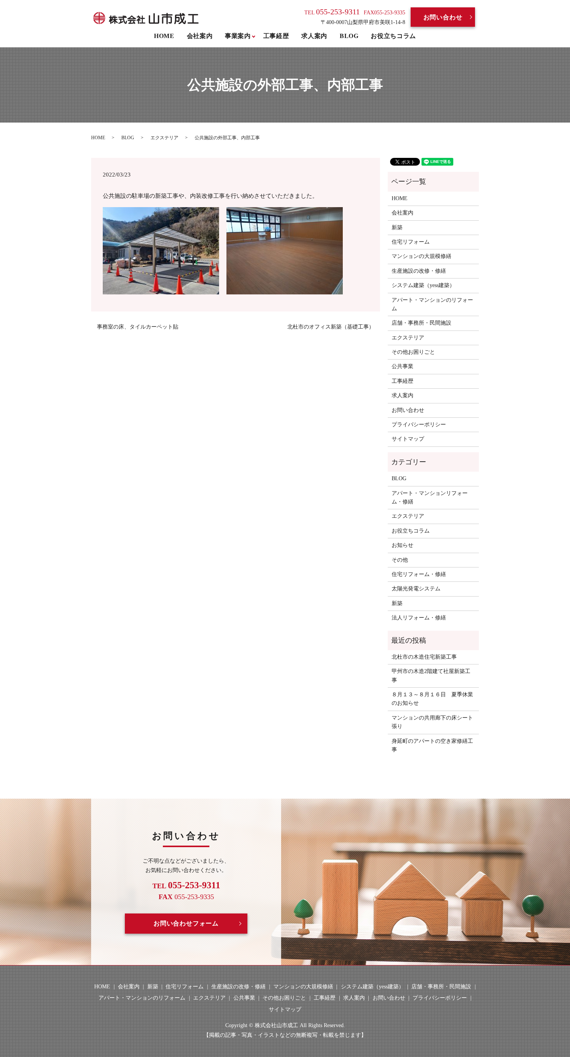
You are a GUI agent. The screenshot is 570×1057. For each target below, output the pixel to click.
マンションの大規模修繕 (421, 256)
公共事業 (402, 366)
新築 (397, 227)
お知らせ (402, 545)
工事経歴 (276, 36)
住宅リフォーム (411, 242)
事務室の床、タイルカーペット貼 (137, 327)
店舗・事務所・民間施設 (421, 323)
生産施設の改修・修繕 (419, 271)
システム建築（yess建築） (423, 285)
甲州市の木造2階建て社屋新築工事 (431, 675)
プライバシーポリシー (419, 424)
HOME (164, 36)
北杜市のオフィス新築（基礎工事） (330, 327)
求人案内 (314, 36)
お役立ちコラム (393, 36)
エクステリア (164, 137)
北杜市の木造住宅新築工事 (424, 657)
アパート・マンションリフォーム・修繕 (430, 497)
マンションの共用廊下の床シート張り (432, 722)
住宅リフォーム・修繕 (419, 574)
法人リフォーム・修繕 (419, 618)
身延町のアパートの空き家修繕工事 (432, 745)
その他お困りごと (413, 352)
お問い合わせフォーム (186, 923)
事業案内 (238, 36)
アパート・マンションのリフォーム (432, 304)
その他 (400, 560)
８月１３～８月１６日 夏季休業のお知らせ (432, 699)
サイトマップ (408, 439)
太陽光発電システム (416, 589)
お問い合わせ (443, 17)
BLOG (349, 36)
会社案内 (200, 36)
